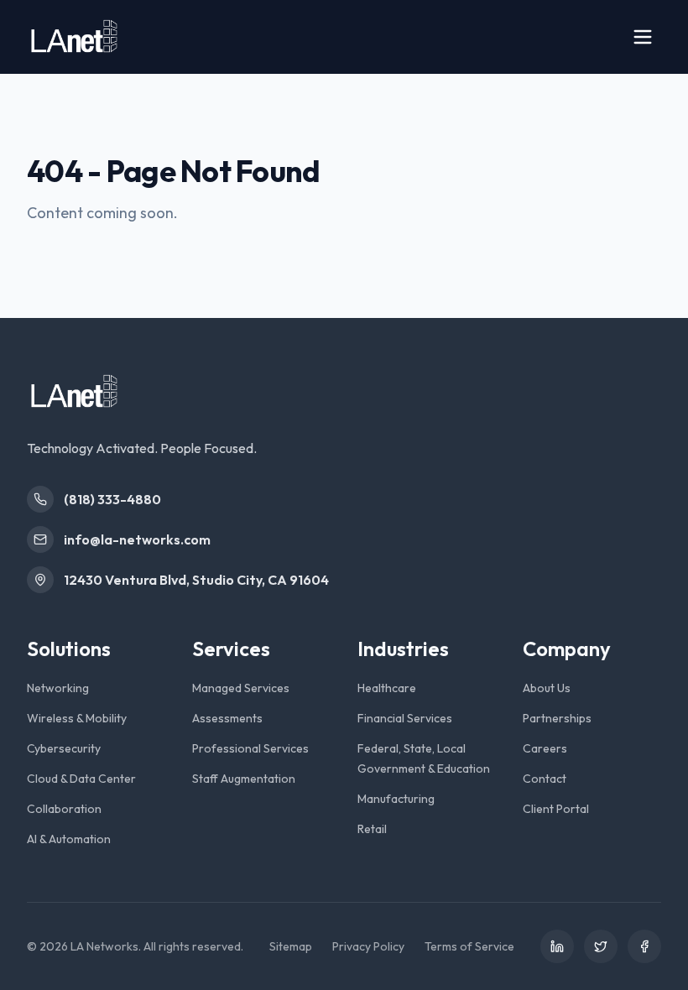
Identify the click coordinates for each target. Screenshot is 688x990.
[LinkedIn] (557, 946)
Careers (545, 748)
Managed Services (240, 688)
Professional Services (250, 748)
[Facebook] (644, 946)
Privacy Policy (368, 946)
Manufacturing (396, 798)
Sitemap (290, 946)
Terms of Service (469, 946)
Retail (372, 828)
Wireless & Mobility (77, 718)
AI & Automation (69, 839)
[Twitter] (601, 946)
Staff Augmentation (243, 778)
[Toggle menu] (642, 36)
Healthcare (386, 688)
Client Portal (556, 808)
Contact (544, 778)
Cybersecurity (64, 748)
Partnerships (557, 718)
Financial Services (404, 718)
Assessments (227, 718)
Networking (58, 688)
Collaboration (64, 808)
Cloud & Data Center (81, 778)
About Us (547, 688)
